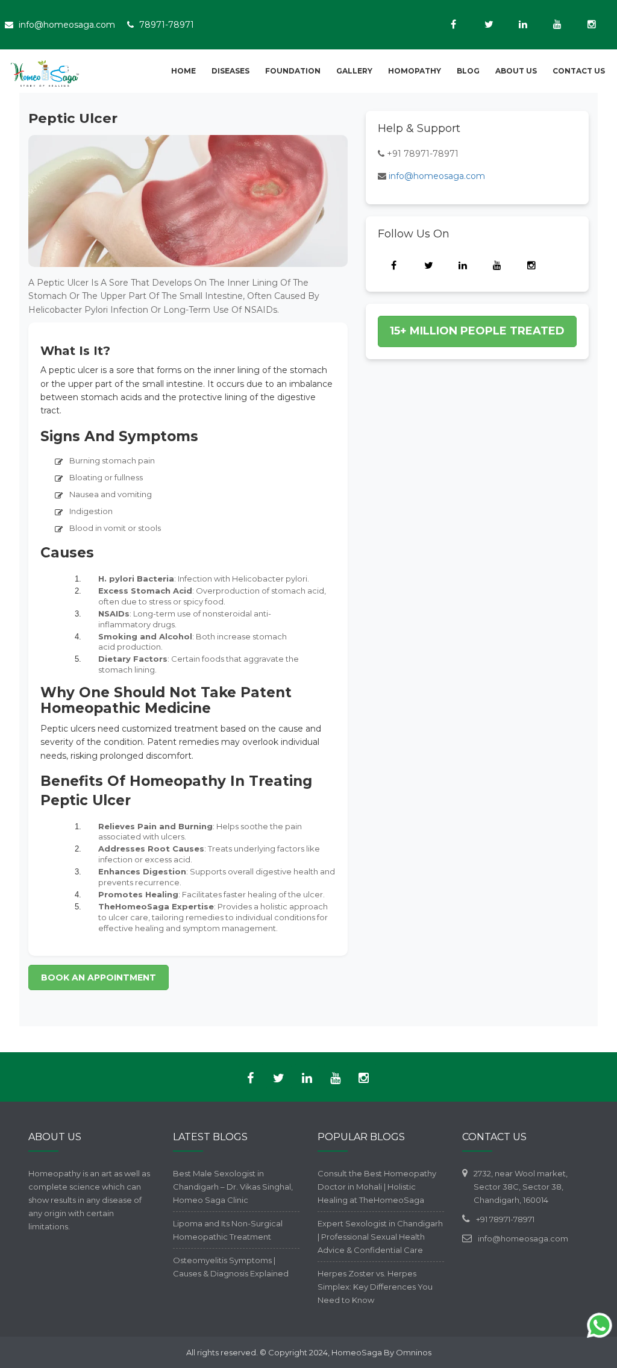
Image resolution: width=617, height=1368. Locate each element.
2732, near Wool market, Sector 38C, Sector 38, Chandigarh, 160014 (521, 1187)
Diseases (230, 70)
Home (183, 70)
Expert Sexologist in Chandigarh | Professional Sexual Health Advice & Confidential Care (380, 1237)
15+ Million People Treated (477, 330)
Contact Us (579, 70)
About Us (516, 70)
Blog (468, 70)
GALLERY (354, 70)
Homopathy (414, 70)
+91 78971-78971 (423, 153)
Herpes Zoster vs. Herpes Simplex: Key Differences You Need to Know (375, 1287)
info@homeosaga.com (67, 24)
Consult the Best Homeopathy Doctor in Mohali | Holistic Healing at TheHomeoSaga (377, 1187)
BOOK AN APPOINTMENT (98, 977)
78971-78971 (166, 24)
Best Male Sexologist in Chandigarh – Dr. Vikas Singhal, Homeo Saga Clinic (233, 1187)
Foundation (293, 70)
